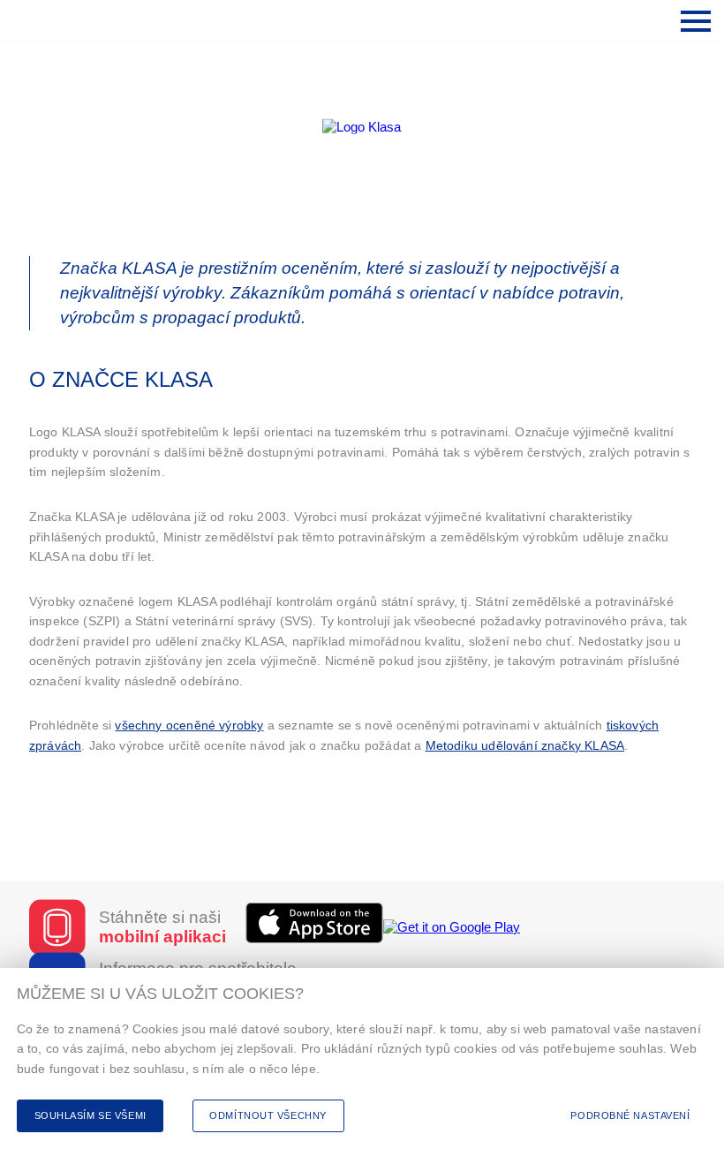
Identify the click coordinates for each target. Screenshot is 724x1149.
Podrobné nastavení (630, 1115)
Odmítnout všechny (268, 1115)
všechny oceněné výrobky (189, 725)
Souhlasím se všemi (90, 1115)
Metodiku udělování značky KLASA (525, 745)
